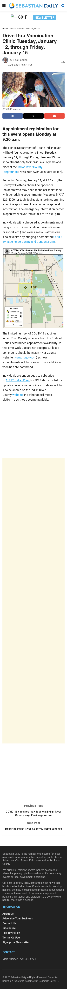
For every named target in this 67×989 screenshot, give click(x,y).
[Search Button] (63, 6)
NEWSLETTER (44, 17)
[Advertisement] (33, 600)
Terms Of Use (11, 937)
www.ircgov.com (25, 357)
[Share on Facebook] (12, 116)
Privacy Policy (11, 932)
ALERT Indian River (18, 380)
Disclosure (9, 928)
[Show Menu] (4, 6)
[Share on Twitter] (33, 116)
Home (5, 28)
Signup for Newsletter (16, 942)
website (17, 394)
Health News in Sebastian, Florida (25, 28)
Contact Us (9, 923)
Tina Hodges (20, 60)
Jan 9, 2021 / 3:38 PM (19, 65)
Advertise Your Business (17, 918)
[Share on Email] (54, 116)
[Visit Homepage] (33, 6)
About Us (8, 913)
